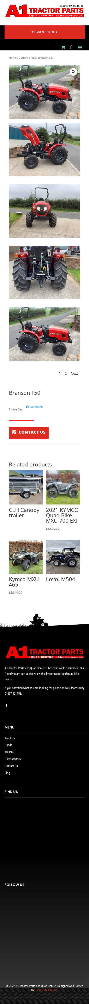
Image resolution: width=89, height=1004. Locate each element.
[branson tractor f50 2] (44, 298)
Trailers (9, 752)
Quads (8, 745)
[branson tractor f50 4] (44, 236)
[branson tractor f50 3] (44, 359)
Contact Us (11, 766)
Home (13, 58)
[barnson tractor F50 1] (44, 175)
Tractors (10, 738)
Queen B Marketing (46, 990)
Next (74, 373)
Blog (7, 773)
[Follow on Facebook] (6, 706)
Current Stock (27, 58)
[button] (73, 72)
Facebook (36, 407)
